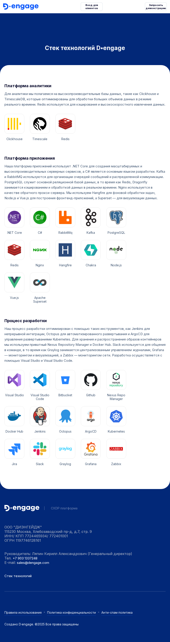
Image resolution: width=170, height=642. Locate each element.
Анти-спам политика (117, 612)
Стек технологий (18, 576)
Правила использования (23, 612)
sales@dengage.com (33, 563)
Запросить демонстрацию (156, 7)
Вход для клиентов (92, 7)
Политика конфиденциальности (71, 612)
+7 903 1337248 (25, 558)
